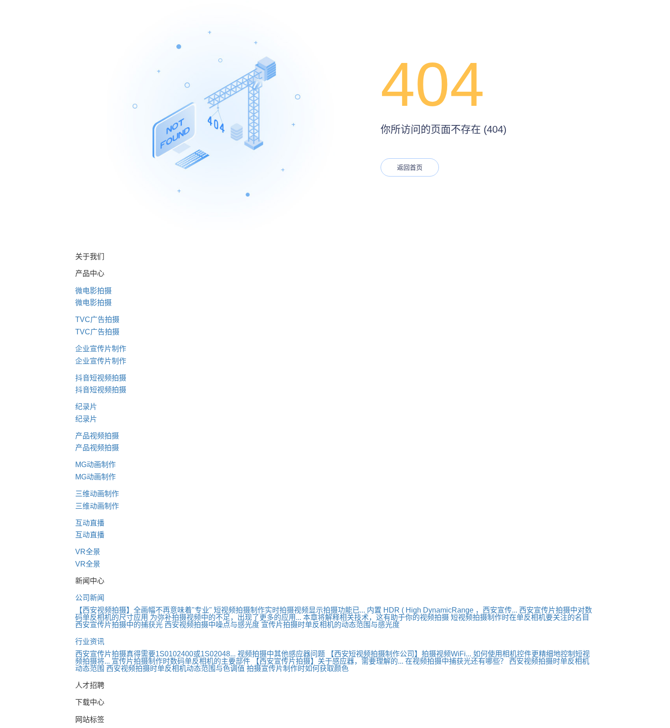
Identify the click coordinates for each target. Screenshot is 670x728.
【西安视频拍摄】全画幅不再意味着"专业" (143, 610)
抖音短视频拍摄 (100, 378)
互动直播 (89, 523)
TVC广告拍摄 (97, 319)
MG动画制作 (95, 464)
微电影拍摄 (93, 291)
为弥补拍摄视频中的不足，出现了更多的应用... (225, 617)
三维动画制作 (97, 494)
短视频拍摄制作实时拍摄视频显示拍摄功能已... (289, 610)
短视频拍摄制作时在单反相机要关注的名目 (520, 617)
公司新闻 (89, 598)
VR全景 (87, 552)
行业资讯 (89, 641)
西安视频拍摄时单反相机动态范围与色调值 (175, 668)
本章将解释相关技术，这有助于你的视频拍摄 (376, 617)
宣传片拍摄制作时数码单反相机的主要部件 (181, 661)
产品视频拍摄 (97, 436)
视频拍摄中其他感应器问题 (281, 654)
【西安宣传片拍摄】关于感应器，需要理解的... (327, 661)
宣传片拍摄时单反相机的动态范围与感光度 (330, 625)
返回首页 (410, 167)
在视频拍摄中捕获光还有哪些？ (456, 661)
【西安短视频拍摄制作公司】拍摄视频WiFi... (399, 654)
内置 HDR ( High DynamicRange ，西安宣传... (442, 610)
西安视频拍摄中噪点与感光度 (212, 625)
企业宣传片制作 (100, 349)
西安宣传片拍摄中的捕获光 (119, 625)
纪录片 (86, 407)
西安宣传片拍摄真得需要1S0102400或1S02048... (155, 654)
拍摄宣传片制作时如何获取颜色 (298, 668)
